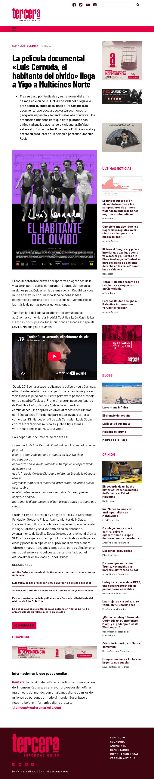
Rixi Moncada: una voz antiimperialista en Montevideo (117, 512)
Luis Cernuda (20, 637)
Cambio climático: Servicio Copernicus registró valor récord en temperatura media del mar (120, 231)
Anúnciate (118, 745)
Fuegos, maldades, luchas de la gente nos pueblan (121, 660)
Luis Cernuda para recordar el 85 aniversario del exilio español (51, 582)
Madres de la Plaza (114, 439)
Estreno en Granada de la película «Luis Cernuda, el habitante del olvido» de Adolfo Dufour (52, 599)
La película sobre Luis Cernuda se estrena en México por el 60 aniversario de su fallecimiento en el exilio (50, 610)
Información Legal (124, 753)
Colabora (117, 741)
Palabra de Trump (114, 431)
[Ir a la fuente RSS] (95, 4)
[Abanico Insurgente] (122, 138)
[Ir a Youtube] (88, 4)
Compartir (25, 625)
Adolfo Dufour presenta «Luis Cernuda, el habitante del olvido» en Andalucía (53, 573)
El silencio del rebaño (116, 415)
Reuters (18, 682)
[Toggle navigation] (14, 29)
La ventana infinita (115, 407)
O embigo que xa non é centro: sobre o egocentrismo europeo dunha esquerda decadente (120, 533)
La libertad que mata (116, 423)
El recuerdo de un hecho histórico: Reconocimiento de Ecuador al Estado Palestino (120, 491)
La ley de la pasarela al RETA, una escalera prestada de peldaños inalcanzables (121, 585)
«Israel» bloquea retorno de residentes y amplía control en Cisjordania (120, 285)
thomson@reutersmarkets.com (36, 707)
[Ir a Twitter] (80, 4)
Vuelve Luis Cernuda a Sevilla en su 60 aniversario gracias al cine (52, 590)
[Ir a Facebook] (74, 4)
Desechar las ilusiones (117, 550)
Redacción (18, 45)
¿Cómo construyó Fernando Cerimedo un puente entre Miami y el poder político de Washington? (121, 622)
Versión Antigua (122, 757)
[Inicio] (26, 14)
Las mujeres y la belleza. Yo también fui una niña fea (120, 603)
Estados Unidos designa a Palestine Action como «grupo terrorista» (119, 304)
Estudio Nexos (59, 771)
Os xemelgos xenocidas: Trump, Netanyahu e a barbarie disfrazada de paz (120, 566)
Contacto (117, 737)
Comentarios (120, 749)
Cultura (32, 45)
